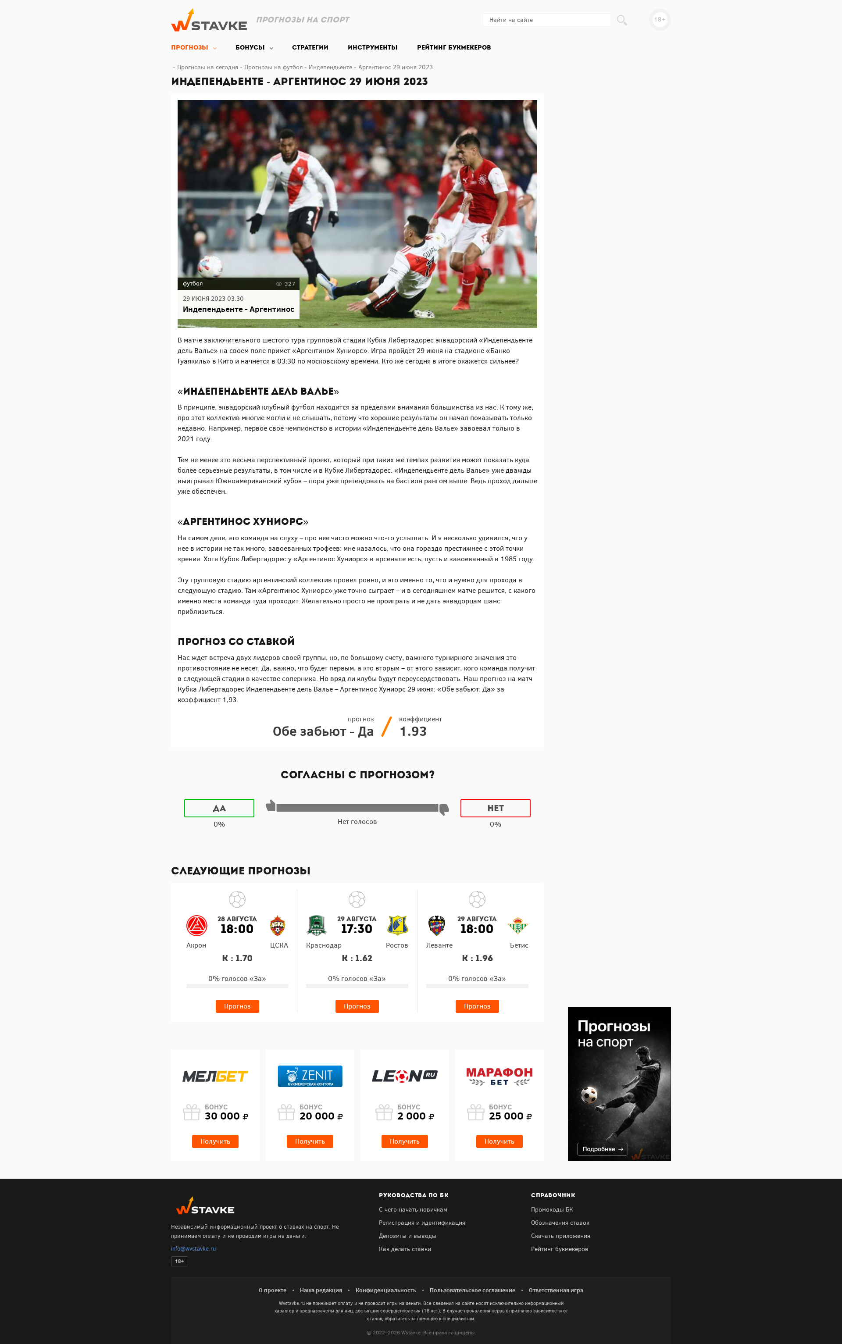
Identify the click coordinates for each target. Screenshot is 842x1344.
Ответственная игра (556, 1290)
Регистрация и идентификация (422, 1223)
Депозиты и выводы (407, 1236)
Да (219, 808)
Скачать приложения (560, 1236)
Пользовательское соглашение (472, 1290)
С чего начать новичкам (413, 1209)
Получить (215, 1141)
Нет (495, 808)
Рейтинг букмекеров (560, 1249)
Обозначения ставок (560, 1223)
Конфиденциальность (386, 1290)
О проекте (272, 1290)
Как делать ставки (405, 1249)
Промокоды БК (552, 1209)
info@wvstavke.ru (193, 1248)
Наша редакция (321, 1290)
